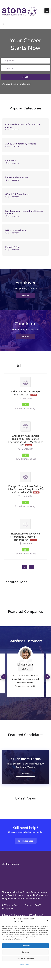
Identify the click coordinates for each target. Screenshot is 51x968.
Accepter (25, 946)
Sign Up (25, 295)
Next (47, 677)
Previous (4, 677)
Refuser (25, 952)
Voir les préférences (25, 959)
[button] (47, 920)
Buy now (26, 774)
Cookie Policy (24, 964)
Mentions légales (10, 864)
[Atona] (19, 11)
